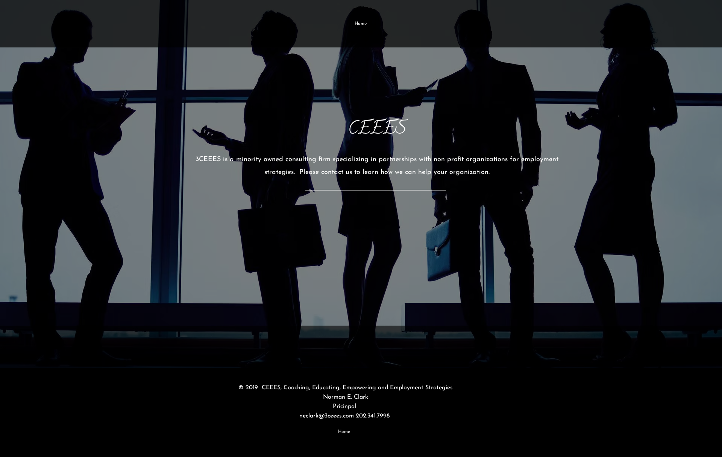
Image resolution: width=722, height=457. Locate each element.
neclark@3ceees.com (326, 416)
